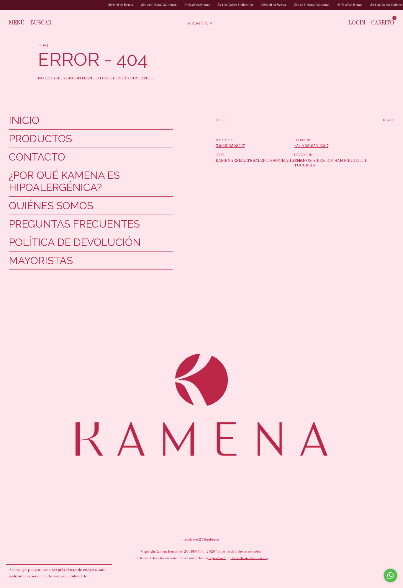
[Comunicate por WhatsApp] (390, 575)
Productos (40, 139)
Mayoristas (41, 260)
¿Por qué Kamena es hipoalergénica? (64, 181)
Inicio (42, 45)
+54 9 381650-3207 (311, 145)
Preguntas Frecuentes (74, 224)
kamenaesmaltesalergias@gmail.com (259, 160)
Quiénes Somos (51, 206)
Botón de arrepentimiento (249, 558)
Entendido (78, 576)
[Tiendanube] (201, 540)
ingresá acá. (217, 558)
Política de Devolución (75, 242)
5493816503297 (230, 145)
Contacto (37, 157)
